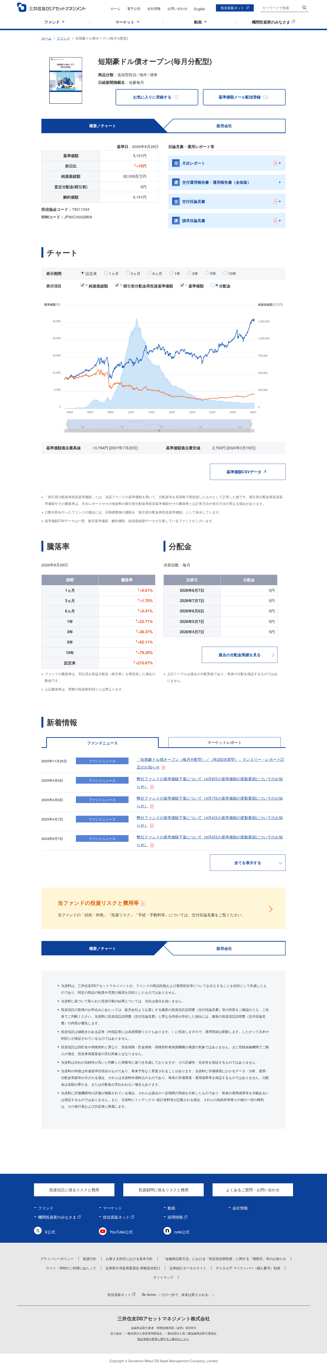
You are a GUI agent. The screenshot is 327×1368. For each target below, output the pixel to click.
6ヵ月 (157, 273)
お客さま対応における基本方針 (129, 1258)
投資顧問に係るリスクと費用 (163, 1189)
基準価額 (196, 286)
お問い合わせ (177, 8)
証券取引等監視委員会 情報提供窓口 (133, 1267)
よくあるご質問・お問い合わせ (253, 1189)
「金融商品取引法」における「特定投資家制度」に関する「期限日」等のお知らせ (224, 1258)
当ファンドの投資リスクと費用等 (98, 902)
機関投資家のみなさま (57, 1217)
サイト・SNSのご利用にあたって (71, 1267)
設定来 (91, 273)
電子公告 (134, 8)
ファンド (63, 38)
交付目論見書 (193, 201)
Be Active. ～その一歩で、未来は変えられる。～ (178, 1294)
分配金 (225, 286)
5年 (213, 273)
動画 (171, 1208)
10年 (232, 273)
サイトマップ (163, 1277)
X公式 (50, 1232)
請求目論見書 (193, 220)
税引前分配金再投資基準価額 (148, 286)
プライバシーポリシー (57, 1258)
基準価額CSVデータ (243, 471)
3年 (195, 273)
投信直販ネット (232, 7)
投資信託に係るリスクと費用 (74, 1189)
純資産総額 (98, 286)
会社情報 (154, 8)
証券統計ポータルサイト (187, 1267)
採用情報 (175, 1217)
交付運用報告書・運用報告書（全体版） (216, 182)
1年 (177, 273)
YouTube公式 (121, 1232)
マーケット (112, 1208)
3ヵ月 (136, 273)
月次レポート (193, 163)
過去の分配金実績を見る (240, 654)
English (199, 8)
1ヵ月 (114, 273)
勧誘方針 (89, 1258)
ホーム (115, 8)
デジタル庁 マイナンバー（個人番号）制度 (248, 1267)
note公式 (181, 1232)
